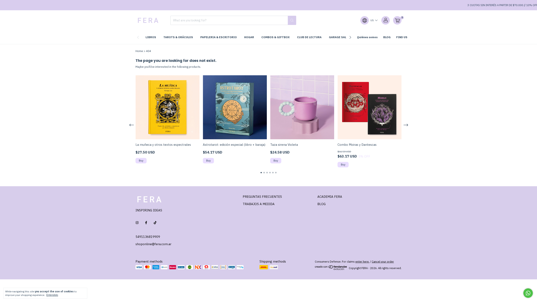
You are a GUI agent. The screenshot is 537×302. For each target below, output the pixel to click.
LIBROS (151, 37)
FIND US (401, 37)
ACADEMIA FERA (329, 197)
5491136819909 (148, 237)
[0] (397, 20)
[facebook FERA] (146, 223)
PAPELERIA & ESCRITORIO (218, 37)
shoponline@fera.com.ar (153, 244)
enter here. (362, 261)
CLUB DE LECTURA (309, 37)
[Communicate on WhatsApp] (528, 293)
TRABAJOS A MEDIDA (259, 204)
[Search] (292, 20)
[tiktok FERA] (155, 223)
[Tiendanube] (331, 269)
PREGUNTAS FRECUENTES (262, 197)
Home (139, 51)
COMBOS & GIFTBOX (275, 37)
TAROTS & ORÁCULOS (178, 37)
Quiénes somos (367, 37)
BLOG (387, 37)
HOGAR (249, 37)
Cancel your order (383, 261)
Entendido (52, 295)
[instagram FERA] (137, 223)
